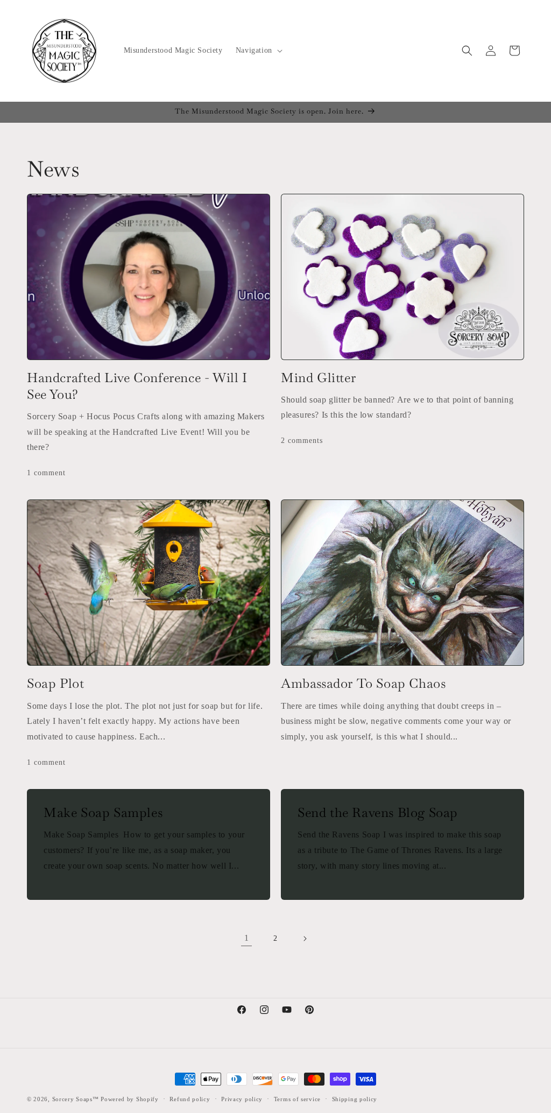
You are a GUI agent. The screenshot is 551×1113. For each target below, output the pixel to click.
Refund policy (189, 1099)
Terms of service (297, 1099)
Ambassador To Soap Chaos (363, 683)
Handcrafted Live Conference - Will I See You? (137, 386)
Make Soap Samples (103, 812)
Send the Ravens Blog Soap (378, 812)
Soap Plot (55, 683)
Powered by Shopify (130, 1099)
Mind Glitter (318, 377)
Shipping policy (355, 1099)
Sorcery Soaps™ (75, 1099)
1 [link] (246, 937)
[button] (258, 50)
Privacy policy (242, 1099)
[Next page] (304, 938)
